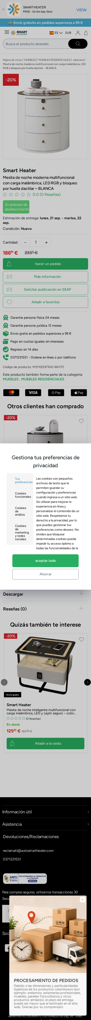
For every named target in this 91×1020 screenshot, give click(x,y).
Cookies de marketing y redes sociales (22, 532)
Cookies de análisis (20, 511)
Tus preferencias (24, 480)
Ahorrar (46, 574)
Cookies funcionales (23, 495)
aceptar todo (45, 561)
